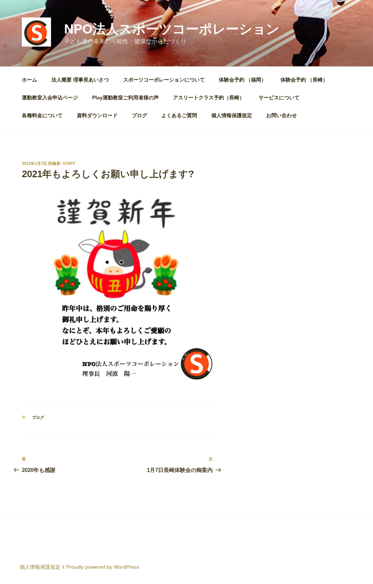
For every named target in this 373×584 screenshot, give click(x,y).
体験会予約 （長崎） (304, 80)
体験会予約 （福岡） (242, 80)
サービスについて (279, 97)
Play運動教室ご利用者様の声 (125, 97)
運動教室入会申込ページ (50, 97)
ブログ (139, 115)
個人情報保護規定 (231, 115)
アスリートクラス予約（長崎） (208, 97)
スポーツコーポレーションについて (164, 80)
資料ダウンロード (97, 115)
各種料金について (42, 115)
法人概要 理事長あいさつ (80, 80)
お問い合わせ (281, 115)
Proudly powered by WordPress (102, 567)
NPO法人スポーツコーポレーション (171, 28)
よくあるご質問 (179, 115)
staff (69, 163)
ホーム (29, 80)
